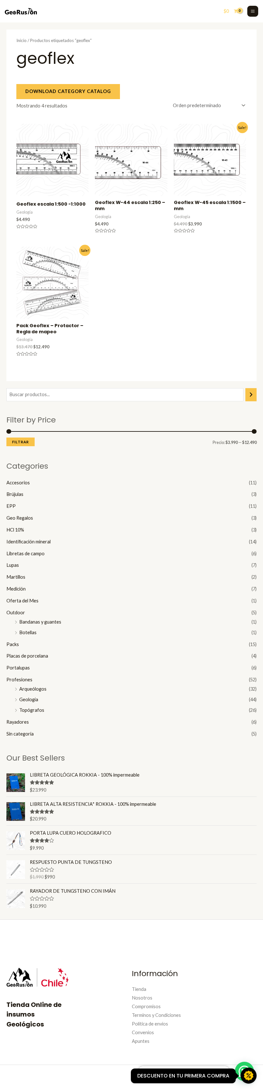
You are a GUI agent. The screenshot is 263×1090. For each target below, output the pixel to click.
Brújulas (14, 494)
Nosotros (142, 998)
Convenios (143, 1032)
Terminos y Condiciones (156, 1015)
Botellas (28, 632)
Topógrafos (31, 710)
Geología (28, 699)
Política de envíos (150, 1023)
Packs (12, 644)
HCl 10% (15, 529)
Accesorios (18, 482)
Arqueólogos (33, 689)
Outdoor (15, 612)
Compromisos (146, 1006)
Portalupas (18, 667)
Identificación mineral (28, 541)
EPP (11, 506)
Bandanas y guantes (40, 622)
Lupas (12, 565)
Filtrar (20, 442)
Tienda (139, 989)
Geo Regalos (19, 518)
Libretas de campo (25, 553)
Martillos (15, 577)
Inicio (21, 40)
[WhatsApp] (216, 1077)
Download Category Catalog (68, 91)
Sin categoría (20, 734)
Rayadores (17, 722)
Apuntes (140, 1041)
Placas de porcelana (27, 656)
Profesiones (19, 679)
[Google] (226, 1077)
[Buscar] (251, 394)
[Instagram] (197, 1077)
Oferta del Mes (22, 600)
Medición (16, 589)
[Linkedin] (207, 1077)
